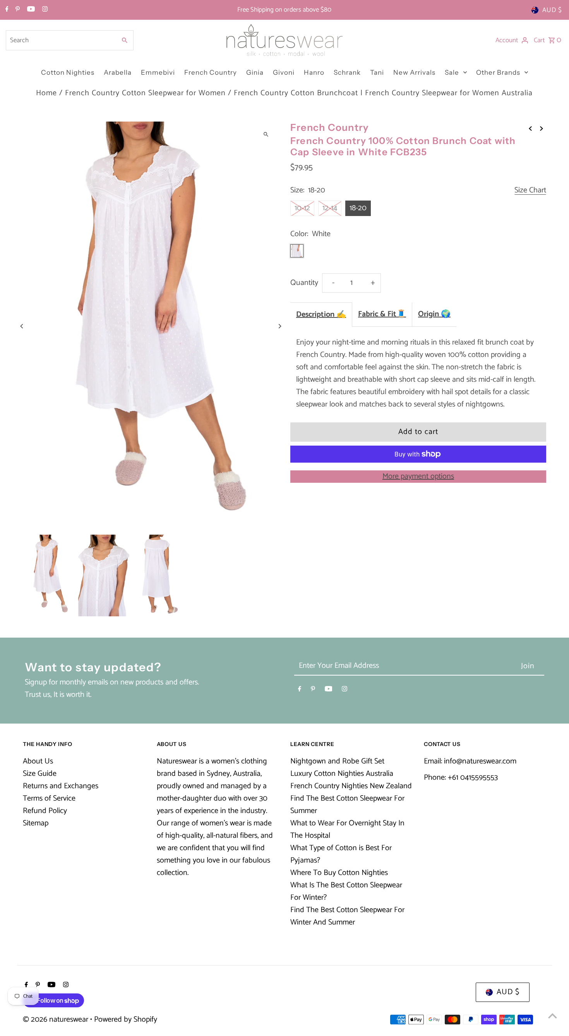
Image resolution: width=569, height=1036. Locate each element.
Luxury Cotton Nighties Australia (341, 773)
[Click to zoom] (266, 134)
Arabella (118, 72)
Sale (452, 72)
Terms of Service (49, 798)
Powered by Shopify (125, 1019)
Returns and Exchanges (60, 786)
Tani (377, 72)
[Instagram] (44, 10)
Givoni (284, 72)
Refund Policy (45, 810)
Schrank (347, 72)
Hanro (314, 72)
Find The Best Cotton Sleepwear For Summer (347, 804)
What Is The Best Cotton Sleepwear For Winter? (346, 891)
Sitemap (35, 823)
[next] (541, 129)
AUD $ (552, 10)
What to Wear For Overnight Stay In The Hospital (347, 829)
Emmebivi (158, 72)
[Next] (279, 326)
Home (46, 93)
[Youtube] (30, 10)
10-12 (302, 208)
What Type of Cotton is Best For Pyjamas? (341, 854)
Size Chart (530, 191)
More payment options (418, 476)
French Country (210, 72)
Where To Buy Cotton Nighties (339, 872)
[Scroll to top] (552, 1015)
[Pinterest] (17, 10)
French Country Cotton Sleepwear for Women (145, 93)
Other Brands (498, 72)
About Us (38, 761)
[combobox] (60, 40)
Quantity (304, 282)
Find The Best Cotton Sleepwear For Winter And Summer (347, 916)
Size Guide (40, 773)
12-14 (329, 208)
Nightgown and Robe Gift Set (337, 761)
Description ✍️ (321, 314)
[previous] (530, 129)
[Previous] (22, 326)
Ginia (255, 72)
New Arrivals (414, 72)
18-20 (358, 208)
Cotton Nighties (67, 72)
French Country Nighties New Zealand (351, 786)
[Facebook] (6, 10)
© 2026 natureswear (56, 1019)
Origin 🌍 (434, 314)
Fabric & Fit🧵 (382, 314)
